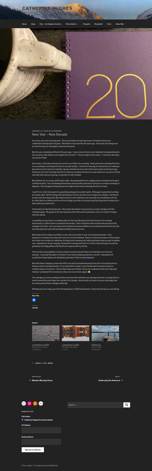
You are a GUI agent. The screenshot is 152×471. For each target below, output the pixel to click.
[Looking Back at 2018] (45, 333)
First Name (26, 425)
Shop (33, 24)
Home (24, 24)
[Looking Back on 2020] (75, 333)
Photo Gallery (71, 24)
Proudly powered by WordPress (46, 465)
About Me (119, 24)
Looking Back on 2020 (70, 345)
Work (50, 363)
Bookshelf (99, 24)
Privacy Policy (27, 465)
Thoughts (86, 24)
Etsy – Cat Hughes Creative (50, 24)
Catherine (57, 131)
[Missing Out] (105, 333)
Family (38, 363)
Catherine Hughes (47, 8)
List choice (26, 416)
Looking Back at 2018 (40, 345)
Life (45, 363)
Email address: (27, 437)
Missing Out (96, 345)
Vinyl (109, 24)
